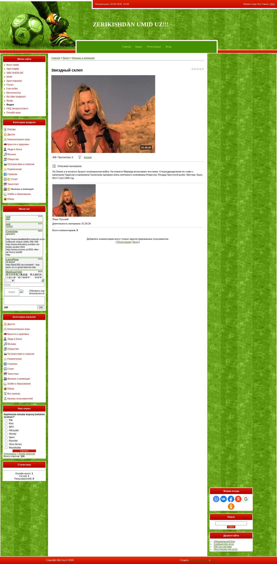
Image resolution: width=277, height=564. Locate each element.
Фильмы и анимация (22, 189)
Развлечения (14, 169)
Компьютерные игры (18, 139)
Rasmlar (13, 440)
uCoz (214, 560)
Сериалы (12, 174)
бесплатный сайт (199, 560)
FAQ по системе (223, 546)
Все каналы (13, 393)
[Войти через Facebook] (231, 499)
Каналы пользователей (20, 398)
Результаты (10, 453)
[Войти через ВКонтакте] (223, 499)
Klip (11, 420)
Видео (138, 46)
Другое (11, 134)
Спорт (14, 179)
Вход (168, 46)
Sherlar (12, 433)
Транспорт (13, 184)
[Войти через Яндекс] (238, 499)
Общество (13, 159)
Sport (11, 437)
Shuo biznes (15, 444)
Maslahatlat (15, 447)
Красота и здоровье (18, 144)
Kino (11, 423)
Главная (126, 46)
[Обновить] (43, 280)
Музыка (11, 154)
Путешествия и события (20, 164)
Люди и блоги (14, 149)
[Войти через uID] (216, 499)
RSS (272, 4)
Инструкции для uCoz (226, 549)
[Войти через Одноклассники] (231, 506)
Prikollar (11, 129)
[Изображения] (74, 200)
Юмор (10, 199)
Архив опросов (26, 453)
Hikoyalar (14, 430)
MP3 (11, 427)
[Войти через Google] (245, 499)
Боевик (88, 157)
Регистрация (154, 46)
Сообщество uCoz (224, 544)
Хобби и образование (19, 194)
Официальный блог (224, 541)
